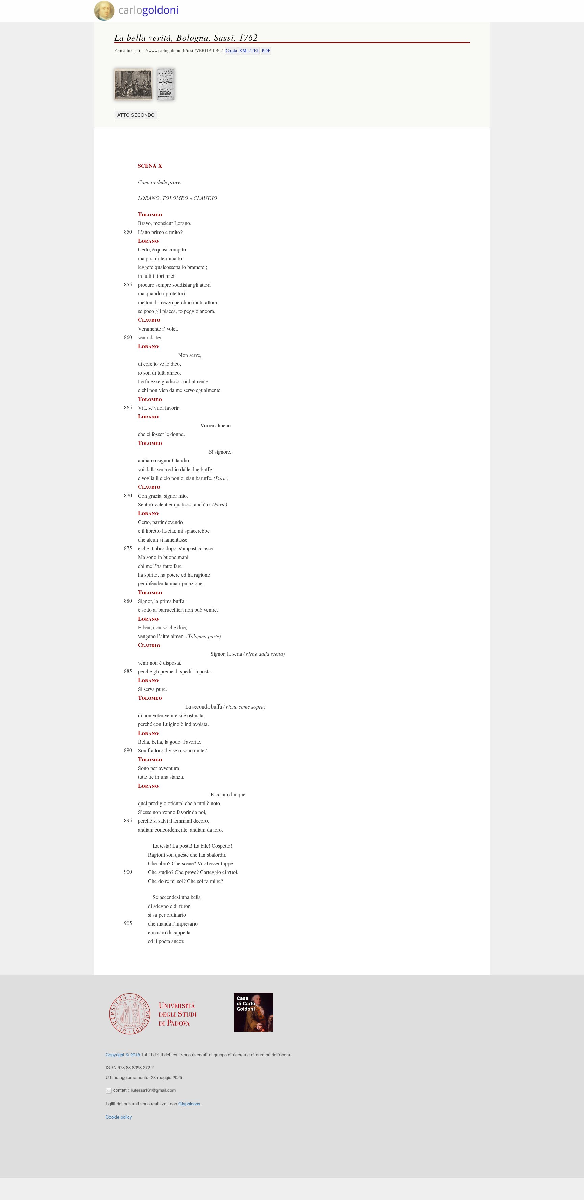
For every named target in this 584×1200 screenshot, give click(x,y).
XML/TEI (249, 50)
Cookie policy (119, 1116)
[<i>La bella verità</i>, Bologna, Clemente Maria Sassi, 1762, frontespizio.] (167, 83)
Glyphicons (189, 1103)
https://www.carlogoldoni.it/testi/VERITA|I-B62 (179, 50)
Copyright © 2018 (123, 1054)
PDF (266, 50)
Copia (231, 50)
